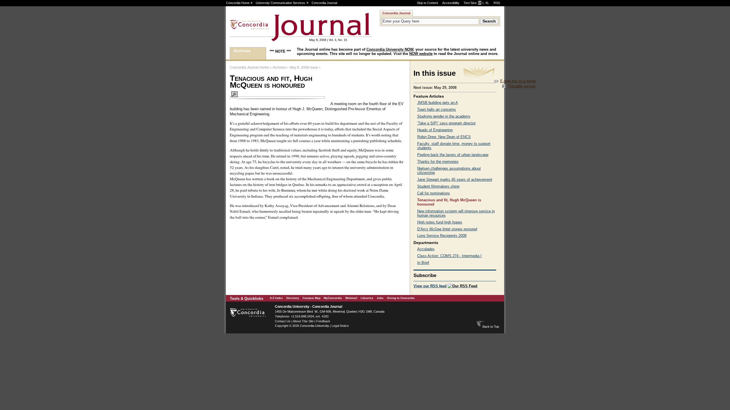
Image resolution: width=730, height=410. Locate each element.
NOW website (421, 54)
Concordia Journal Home (249, 67)
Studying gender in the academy (444, 116)
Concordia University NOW (389, 49)
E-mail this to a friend (518, 81)
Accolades (426, 249)
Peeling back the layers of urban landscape (452, 155)
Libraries (367, 298)
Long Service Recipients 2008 (442, 235)
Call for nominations (433, 193)
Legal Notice (340, 325)
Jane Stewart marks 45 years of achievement (454, 179)
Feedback (323, 321)
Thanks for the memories (438, 161)
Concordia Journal (324, 3)
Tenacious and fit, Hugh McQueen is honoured (449, 202)
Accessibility (450, 3)
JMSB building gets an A (437, 103)
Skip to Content (427, 3)
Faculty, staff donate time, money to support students (453, 146)
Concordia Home (238, 3)
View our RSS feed (430, 286)
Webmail (351, 298)
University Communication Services (280, 3)
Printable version (522, 86)
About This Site (303, 321)
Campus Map (312, 298)
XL (487, 3)
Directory (292, 298)
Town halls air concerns (436, 109)
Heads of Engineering (435, 130)
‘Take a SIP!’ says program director (446, 123)
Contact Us (283, 321)
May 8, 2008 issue (304, 67)
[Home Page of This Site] (283, 38)
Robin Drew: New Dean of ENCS (444, 137)
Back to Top (490, 326)
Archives (242, 50)
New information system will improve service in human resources (456, 213)
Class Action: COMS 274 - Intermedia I (449, 256)
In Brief (423, 263)
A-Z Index (276, 298)
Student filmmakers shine (438, 186)
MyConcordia (333, 298)
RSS (497, 3)
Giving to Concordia (401, 298)
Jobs (380, 298)
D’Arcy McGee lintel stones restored (447, 229)
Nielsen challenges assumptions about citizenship (449, 170)
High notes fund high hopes (439, 222)
